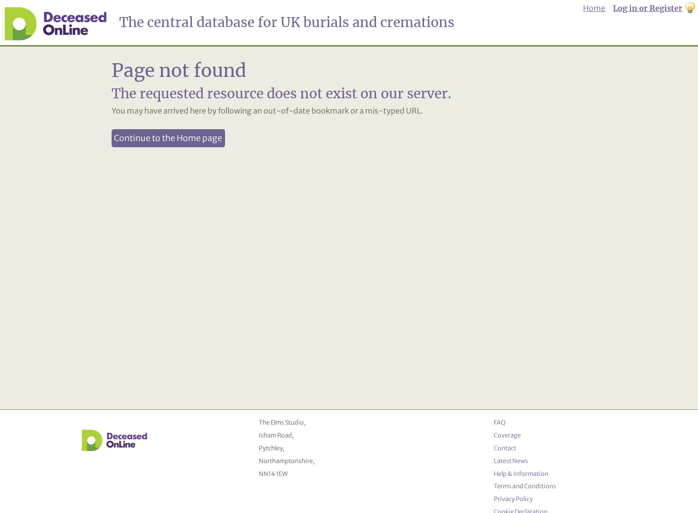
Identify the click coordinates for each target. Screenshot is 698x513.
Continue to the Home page (168, 138)
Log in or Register (647, 8)
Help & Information (521, 473)
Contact (505, 448)
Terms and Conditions (525, 486)
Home (594, 8)
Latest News (511, 461)
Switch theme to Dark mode (690, 8)
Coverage (507, 435)
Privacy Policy (513, 499)
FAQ (500, 422)
